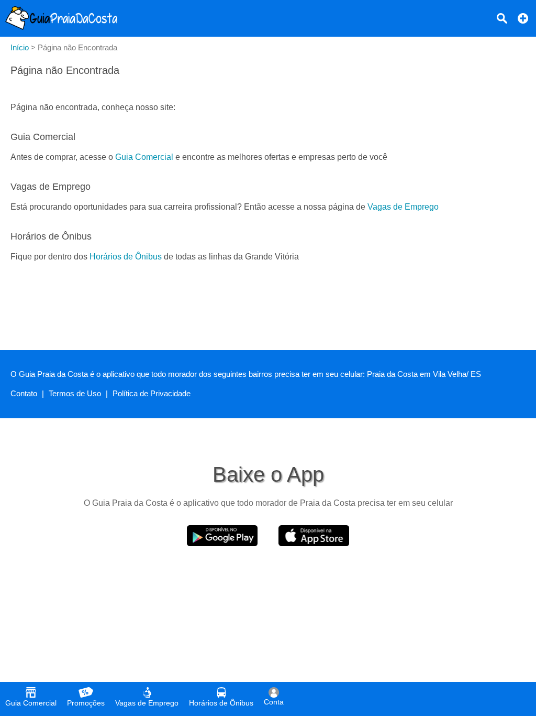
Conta (274, 702)
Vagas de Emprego (403, 206)
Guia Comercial (144, 157)
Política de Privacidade (152, 393)
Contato (23, 393)
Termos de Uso (75, 393)
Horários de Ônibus (126, 256)
